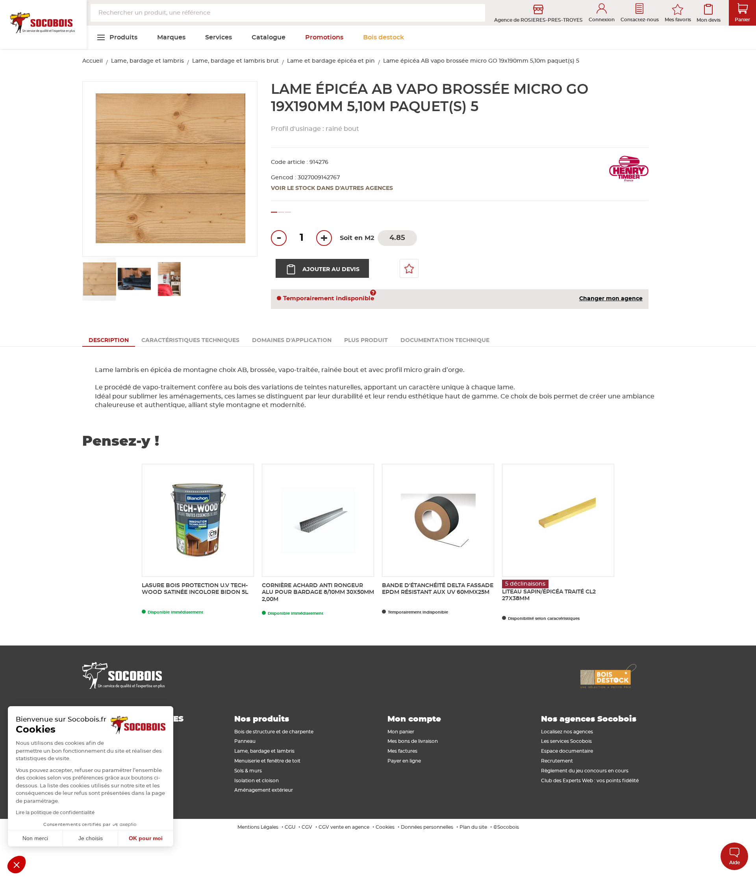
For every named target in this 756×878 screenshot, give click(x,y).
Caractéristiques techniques (190, 340)
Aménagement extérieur (263, 790)
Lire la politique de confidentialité (55, 812)
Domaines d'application (292, 340)
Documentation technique (444, 340)
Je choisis (90, 838)
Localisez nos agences (567, 731)
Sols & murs (248, 770)
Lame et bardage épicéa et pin (331, 61)
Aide (734, 862)
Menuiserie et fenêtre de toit (267, 761)
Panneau (245, 741)
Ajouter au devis (330, 269)
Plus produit (366, 340)
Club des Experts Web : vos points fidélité (590, 780)
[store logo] (43, 24)
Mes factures (402, 751)
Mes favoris (678, 19)
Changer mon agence (611, 298)
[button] (98, 169)
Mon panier (400, 731)
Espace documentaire (567, 751)
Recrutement (557, 761)
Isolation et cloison (256, 780)
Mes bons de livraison (412, 741)
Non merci (35, 838)
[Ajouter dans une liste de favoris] (409, 268)
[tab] (108, 340)
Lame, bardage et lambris (147, 61)
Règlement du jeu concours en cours (584, 770)
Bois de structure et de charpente (273, 731)
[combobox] (288, 13)
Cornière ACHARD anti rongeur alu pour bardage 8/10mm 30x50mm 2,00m (318, 593)
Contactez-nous (640, 19)
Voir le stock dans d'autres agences (332, 188)
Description (109, 340)
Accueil (92, 61)
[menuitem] (117, 37)
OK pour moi (146, 838)
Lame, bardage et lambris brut (235, 61)
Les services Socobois (566, 741)
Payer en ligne (404, 761)
